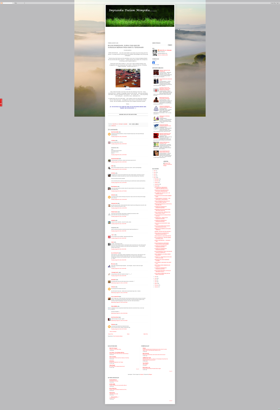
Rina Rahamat (114, 186)
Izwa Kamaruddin (114, 132)
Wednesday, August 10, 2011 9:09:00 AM (119, 313)
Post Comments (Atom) (117, 336)
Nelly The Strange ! (113, 348)
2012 (155, 175)
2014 (155, 172)
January (156, 286)
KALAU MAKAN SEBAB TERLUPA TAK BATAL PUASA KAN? (162, 274)
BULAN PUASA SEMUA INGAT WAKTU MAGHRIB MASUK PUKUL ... (162, 226)
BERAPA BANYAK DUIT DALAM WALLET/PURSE (164, 98)
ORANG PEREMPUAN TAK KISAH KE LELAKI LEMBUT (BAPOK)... (162, 202)
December (157, 179)
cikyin (112, 242)
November (157, 180)
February (157, 285)
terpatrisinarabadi (115, 158)
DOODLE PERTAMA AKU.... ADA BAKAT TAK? (164, 143)
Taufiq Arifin (154, 60)
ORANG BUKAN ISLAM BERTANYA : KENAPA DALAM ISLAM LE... (162, 234)
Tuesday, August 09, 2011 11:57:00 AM (118, 191)
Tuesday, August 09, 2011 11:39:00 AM (118, 161)
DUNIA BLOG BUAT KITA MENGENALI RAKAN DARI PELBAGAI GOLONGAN (164, 88)
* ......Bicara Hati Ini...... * (114, 397)
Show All (170, 371)
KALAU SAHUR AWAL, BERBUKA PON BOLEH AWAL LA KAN (162, 213)
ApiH (112, 165)
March (156, 283)
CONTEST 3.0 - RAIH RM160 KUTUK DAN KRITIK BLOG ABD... (163, 257)
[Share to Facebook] (136, 124)
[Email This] (132, 124)
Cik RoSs (113, 173)
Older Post (146, 334)
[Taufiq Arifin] (153, 63)
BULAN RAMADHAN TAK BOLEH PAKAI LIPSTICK (164, 152)
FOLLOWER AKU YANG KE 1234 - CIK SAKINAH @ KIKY (162, 193)
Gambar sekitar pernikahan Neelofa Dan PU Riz (117, 389)
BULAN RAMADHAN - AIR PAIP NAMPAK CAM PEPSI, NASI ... (163, 238)
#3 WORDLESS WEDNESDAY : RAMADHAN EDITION (161, 246)
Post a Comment (113, 331)
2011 (155, 177)
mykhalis (113, 220)
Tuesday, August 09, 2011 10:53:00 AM (119, 136)
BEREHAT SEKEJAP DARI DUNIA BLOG (164, 71)
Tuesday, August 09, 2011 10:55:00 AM (119, 143)
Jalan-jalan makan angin (113, 393)
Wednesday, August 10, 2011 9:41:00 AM (119, 320)
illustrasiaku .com (146, 367)
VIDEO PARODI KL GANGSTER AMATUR (163, 235)
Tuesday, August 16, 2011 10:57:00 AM (119, 329)
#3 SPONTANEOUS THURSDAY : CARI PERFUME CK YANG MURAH (162, 199)
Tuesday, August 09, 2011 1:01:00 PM (118, 216)
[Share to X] (135, 124)
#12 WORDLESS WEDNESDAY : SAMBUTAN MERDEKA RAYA (161, 188)
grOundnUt (113, 279)
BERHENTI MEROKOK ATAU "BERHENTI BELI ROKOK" (165, 134)
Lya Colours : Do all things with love (116, 352)
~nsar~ (112, 234)
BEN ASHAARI (146, 353)
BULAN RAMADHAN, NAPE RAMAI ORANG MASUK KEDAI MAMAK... (162, 244)
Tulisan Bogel (112, 365)
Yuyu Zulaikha (145, 363)
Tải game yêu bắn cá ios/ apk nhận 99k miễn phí (118, 385)
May (156, 280)
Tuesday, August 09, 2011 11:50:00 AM (118, 182)
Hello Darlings (145, 364)
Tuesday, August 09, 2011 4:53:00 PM (118, 260)
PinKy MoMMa (114, 306)
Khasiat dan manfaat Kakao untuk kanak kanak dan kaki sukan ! (154, 354)
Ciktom (144, 348)
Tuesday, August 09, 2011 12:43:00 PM (119, 208)
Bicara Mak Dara (112, 388)
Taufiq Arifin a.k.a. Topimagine (165, 50)
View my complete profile (163, 54)
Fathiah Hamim (114, 211)
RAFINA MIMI (112, 384)
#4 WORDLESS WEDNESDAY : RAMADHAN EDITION (161, 221)
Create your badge (155, 64)
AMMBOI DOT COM (147, 357)
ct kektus (113, 140)
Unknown (113, 194)
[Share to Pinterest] (138, 124)
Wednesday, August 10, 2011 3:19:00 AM (119, 292)
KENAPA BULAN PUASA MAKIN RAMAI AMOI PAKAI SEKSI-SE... (162, 210)
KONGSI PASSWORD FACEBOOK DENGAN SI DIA (165, 125)
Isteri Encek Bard (114, 317)
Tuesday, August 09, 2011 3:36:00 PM (118, 238)
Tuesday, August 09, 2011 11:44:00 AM (118, 169)
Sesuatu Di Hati (112, 398)
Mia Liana (113, 263)
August (156, 185)
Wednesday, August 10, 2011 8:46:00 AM (119, 302)
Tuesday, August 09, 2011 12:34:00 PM (119, 199)
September (157, 184)
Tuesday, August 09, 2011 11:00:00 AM (118, 154)
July (156, 276)
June (156, 278)
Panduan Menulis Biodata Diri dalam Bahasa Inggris (152, 368)
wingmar (141, 374)
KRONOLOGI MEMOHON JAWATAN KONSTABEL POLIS (165, 107)
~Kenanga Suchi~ (114, 272)
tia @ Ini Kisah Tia (115, 253)
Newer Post (110, 334)
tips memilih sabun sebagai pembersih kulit (116, 366)
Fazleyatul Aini (114, 203)
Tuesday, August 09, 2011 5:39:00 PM (118, 268)
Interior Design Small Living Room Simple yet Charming (119, 357)
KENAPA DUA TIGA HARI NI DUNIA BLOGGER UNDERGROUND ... (162, 191)
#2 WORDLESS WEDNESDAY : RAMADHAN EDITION (161, 249)
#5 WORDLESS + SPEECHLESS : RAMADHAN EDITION (161, 218)
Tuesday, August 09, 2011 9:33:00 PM (118, 275)
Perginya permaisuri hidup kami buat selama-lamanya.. (119, 353)
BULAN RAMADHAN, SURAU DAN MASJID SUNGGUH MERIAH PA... (163, 252)
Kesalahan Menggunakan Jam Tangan (116, 362)
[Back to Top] (279, 409)
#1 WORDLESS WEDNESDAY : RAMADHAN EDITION (161, 268)
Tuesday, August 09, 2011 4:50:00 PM (118, 249)
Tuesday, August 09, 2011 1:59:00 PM (118, 230)
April (156, 281)
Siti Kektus (111, 361)
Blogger (150, 374)
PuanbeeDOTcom (113, 379)
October (156, 182)
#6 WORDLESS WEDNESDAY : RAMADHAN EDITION (161, 207)
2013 (155, 174)
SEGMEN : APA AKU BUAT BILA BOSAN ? (163, 231)
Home (128, 334)
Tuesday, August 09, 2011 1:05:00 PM (118, 223)
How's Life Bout (112, 356)
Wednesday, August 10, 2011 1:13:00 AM (119, 282)
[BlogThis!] (133, 124)
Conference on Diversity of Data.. (115, 349)
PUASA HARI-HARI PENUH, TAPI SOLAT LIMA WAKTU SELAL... (163, 271)
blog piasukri (112, 392)
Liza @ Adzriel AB (115, 296)
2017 (155, 170)
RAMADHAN (113, 125)
